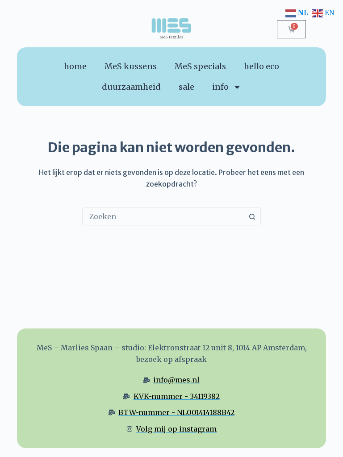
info (220, 87)
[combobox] (163, 216)
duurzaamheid (131, 87)
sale (186, 87)
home (75, 66)
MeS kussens (131, 66)
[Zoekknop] (251, 216)
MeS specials (200, 66)
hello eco (261, 66)
